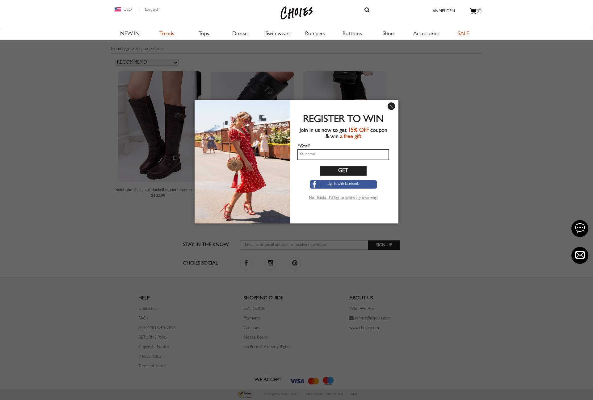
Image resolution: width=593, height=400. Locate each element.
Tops (204, 34)
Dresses (241, 34)
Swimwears (278, 34)
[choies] (296, 13)
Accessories (426, 34)
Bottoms (352, 34)
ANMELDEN (443, 11)
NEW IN (130, 34)
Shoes (389, 34)
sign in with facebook (343, 184)
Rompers (315, 34)
